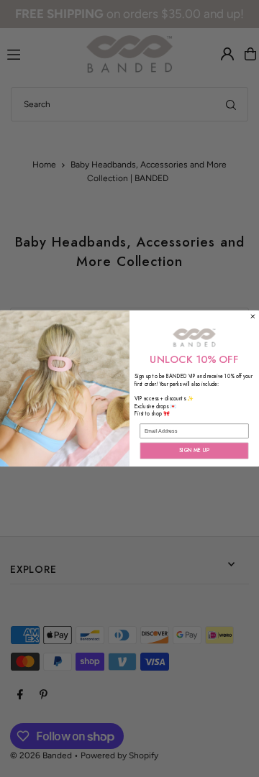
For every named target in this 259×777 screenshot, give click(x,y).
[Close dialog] (253, 317)
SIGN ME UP (194, 450)
